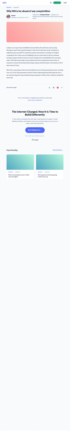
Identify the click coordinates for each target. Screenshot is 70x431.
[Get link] (62, 87)
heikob (13, 15)
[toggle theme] (51, 2)
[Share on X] (49, 87)
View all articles (58, 150)
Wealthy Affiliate (44, 14)
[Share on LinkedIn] (53, 87)
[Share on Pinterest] (57, 87)
